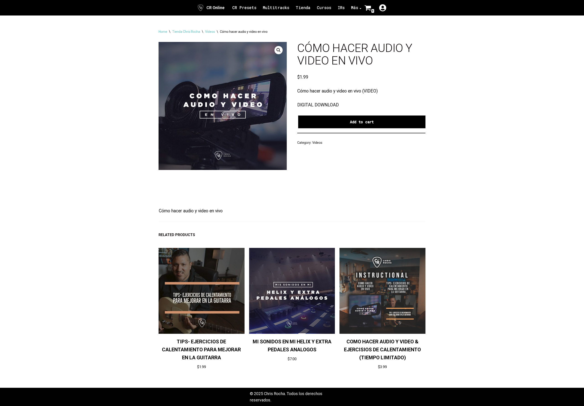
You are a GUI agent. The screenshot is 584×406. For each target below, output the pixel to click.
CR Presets (244, 7)
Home (163, 31)
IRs (341, 7)
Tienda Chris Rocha (186, 31)
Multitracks (276, 7)
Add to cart (362, 121)
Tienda (303, 7)
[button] (278, 50)
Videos (210, 31)
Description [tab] (169, 192)
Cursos (324, 7)
